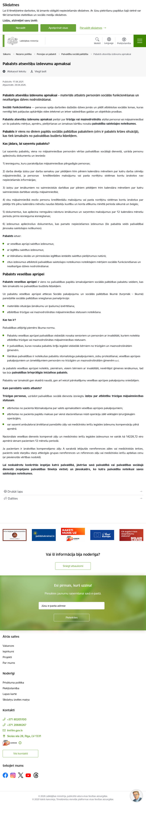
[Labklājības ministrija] (22, 41)
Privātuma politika (13, 682)
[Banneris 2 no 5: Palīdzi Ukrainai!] (44, 534)
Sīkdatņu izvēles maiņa (16, 699)
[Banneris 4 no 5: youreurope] (102, 534)
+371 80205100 (16, 719)
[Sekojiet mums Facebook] (5, 775)
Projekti (7, 657)
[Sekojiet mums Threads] (36, 775)
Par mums (9, 662)
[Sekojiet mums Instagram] (13, 775)
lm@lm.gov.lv (15, 730)
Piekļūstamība (11, 688)
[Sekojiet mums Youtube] (28, 775)
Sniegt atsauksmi (73, 566)
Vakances (8, 645)
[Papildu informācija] (20, 742)
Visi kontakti (20, 753)
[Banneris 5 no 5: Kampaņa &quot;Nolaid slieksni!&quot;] (131, 534)
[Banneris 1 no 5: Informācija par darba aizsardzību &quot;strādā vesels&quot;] (15, 534)
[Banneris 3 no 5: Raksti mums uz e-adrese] (73, 534)
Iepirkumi (8, 651)
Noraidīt (20, 28)
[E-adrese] (10, 743)
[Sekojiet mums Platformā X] (20, 775)
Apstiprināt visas (58, 28)
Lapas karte (10, 694)
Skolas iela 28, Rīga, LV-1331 (24, 736)
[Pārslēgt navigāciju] (140, 41)
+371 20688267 (16, 725)
